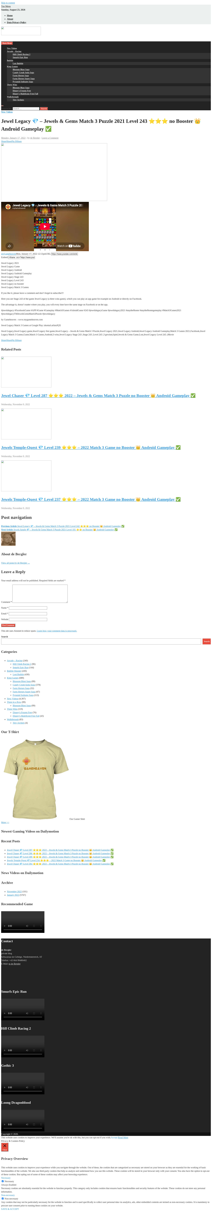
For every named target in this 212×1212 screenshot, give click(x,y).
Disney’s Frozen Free (22, 91)
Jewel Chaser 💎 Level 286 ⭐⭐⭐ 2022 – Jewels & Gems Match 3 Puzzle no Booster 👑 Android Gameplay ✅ (60, 853)
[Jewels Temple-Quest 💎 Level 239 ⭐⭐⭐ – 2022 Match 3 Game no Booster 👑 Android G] (26, 438)
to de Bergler (14, 964)
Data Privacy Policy (16, 22)
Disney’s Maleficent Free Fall (25, 94)
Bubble (10, 60)
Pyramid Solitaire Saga (23, 82)
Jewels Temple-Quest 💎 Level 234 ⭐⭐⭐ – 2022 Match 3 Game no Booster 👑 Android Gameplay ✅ (56, 860)
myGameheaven (8, 254)
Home (10, 15)
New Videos (12, 48)
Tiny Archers (18, 100)
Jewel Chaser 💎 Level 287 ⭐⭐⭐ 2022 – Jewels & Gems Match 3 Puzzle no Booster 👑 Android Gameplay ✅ (98, 395)
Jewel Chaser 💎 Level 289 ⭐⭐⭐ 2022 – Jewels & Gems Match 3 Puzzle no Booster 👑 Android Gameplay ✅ (60, 857)
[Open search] (2, 105)
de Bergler (35, 138)
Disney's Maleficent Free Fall (26, 716)
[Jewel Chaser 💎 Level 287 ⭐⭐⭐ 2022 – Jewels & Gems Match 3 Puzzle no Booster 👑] (26, 387)
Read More (123, 1137)
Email (4, 613)
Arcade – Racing (14, 51)
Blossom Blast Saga (21, 69)
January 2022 (13, 895)
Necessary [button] (6, 1178)
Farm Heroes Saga (21, 76)
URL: (48, 254)
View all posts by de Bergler (15, 563)
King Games (12, 66)
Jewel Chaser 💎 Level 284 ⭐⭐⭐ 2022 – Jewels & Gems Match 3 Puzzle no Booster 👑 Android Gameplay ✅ (60, 864)
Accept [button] (114, 1137)
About (10, 19)
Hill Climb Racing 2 (21, 54)
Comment (6, 602)
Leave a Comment (50, 138)
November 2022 (14, 891)
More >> (5, 822)
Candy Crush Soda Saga (23, 73)
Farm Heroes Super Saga (24, 79)
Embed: (4, 257)
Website (4, 619)
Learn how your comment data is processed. (57, 631)
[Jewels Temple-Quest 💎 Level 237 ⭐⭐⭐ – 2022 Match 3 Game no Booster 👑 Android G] (26, 490)
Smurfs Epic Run (20, 57)
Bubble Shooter (14, 671)
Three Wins (12, 85)
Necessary (9, 1181)
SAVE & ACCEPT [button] (10, 1209)
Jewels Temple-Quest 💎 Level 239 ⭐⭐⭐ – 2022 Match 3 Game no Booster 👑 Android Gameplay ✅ (91, 447)
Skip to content (8, 3)
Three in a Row (14, 702)
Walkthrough (13, 97)
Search (4, 636)
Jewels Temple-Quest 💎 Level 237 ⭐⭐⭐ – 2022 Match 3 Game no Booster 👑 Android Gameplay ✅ (91, 499)
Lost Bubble (18, 63)
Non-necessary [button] (8, 1195)
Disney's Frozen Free (22, 712)
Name (4, 608)
